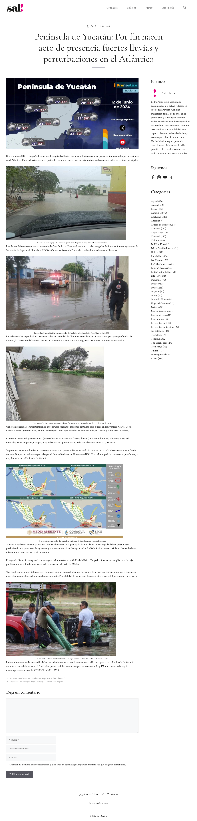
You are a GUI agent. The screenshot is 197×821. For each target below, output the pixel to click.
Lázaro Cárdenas (159, 268)
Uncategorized (158, 354)
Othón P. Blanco (159, 299)
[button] (185, 7)
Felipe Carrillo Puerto (162, 248)
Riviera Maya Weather (162, 327)
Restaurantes (157, 319)
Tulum (154, 350)
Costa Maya (157, 232)
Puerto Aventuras (160, 311)
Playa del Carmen (160, 303)
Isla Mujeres (157, 260)
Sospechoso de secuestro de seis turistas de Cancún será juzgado (36, 681)
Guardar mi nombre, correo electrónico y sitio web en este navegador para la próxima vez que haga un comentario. (68, 764)
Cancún (93, 26)
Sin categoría (157, 331)
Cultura (155, 240)
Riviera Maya (158, 323)
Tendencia (156, 339)
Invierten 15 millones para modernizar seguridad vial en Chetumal (37, 678)
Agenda (155, 201)
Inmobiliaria (157, 256)
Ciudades (112, 8)
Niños (154, 295)
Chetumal (156, 217)
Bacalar (154, 209)
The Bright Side (159, 343)
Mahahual (156, 280)
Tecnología (156, 335)
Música (155, 287)
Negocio (155, 291)
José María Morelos (161, 264)
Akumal (155, 205)
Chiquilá (155, 220)
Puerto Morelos (159, 315)
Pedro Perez (168, 93)
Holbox (154, 252)
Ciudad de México (160, 224)
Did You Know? (159, 244)
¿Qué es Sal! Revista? (91, 794)
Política (131, 8)
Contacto (112, 794)
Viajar (148, 8)
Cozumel (155, 236)
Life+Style (168, 8)
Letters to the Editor (161, 272)
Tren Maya (156, 346)
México (155, 283)
